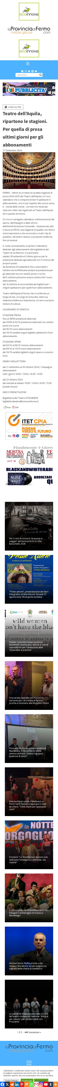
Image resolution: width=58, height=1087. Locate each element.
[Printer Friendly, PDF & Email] (11, 407)
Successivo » (35, 1032)
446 (26, 1032)
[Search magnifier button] (40, 75)
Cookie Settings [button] (11, 1081)
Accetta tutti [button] (27, 1081)
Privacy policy (41, 1081)
